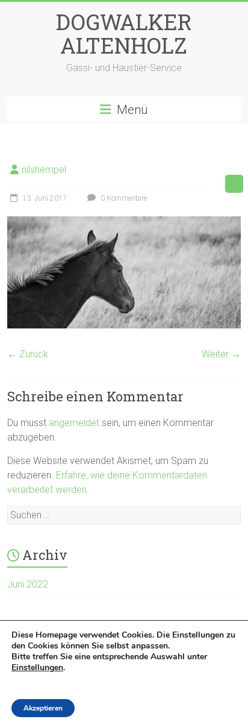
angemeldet (74, 422)
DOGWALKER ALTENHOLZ (124, 33)
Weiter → (221, 354)
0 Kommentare (123, 198)
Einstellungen (37, 667)
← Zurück (27, 354)
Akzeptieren (43, 708)
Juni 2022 (27, 584)
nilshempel (44, 169)
